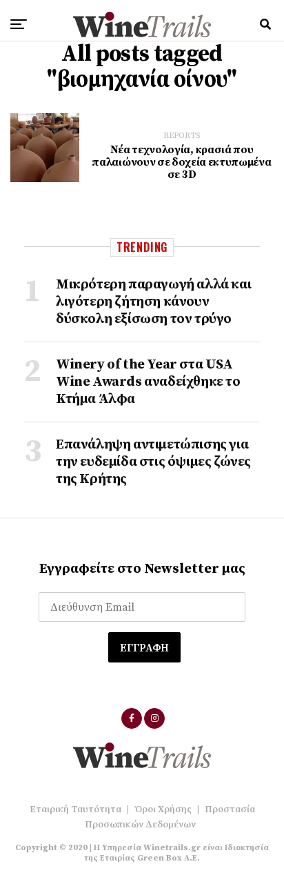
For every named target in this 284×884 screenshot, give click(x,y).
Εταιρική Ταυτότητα (75, 809)
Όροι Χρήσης (163, 809)
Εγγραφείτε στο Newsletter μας (142, 569)
